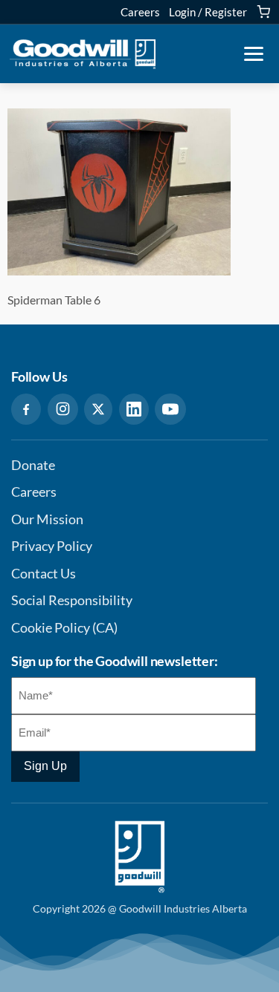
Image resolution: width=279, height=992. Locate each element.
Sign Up (45, 766)
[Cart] (263, 12)
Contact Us (43, 573)
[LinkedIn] (134, 409)
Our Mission (47, 519)
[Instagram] (63, 409)
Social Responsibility (71, 600)
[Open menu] (253, 54)
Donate (33, 465)
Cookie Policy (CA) (64, 628)
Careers (140, 12)
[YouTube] (170, 409)
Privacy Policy (51, 546)
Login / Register (208, 12)
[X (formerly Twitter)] (98, 409)
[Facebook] (26, 409)
